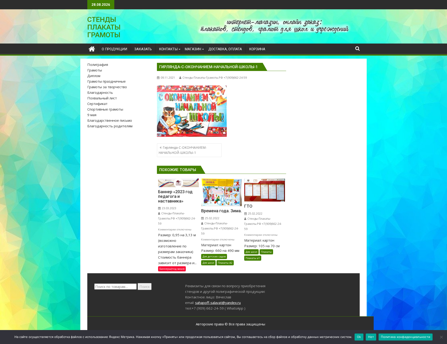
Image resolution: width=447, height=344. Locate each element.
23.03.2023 (168, 208)
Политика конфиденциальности (405, 337)
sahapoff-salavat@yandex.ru (218, 302)
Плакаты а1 (253, 258)
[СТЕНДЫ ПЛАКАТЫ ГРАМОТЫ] (92, 48)
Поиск (144, 286)
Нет (371, 337)
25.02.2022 (211, 218)
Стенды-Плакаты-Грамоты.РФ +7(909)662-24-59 (215, 78)
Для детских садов (214, 256)
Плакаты (266, 251)
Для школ (208, 262)
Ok (359, 337)
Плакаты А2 (225, 262)
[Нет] (441, 337)
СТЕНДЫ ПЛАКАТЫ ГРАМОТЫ (104, 27)
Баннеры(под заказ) (171, 268)
